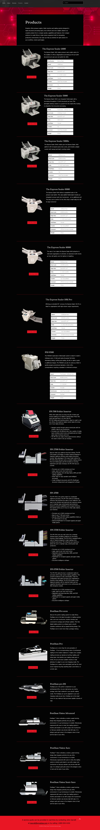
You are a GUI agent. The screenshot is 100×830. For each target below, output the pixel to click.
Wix (60, 826)
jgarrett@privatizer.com (38, 823)
